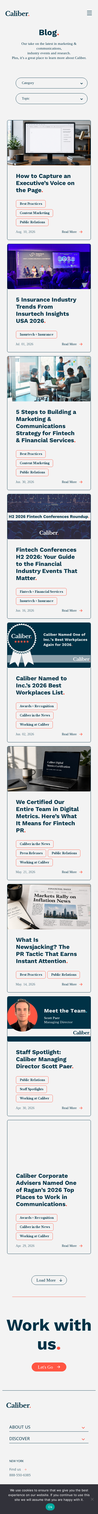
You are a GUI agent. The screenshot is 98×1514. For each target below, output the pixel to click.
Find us (15, 1469)
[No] (92, 1499)
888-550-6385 (20, 1475)
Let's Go (45, 1367)
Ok (50, 1507)
